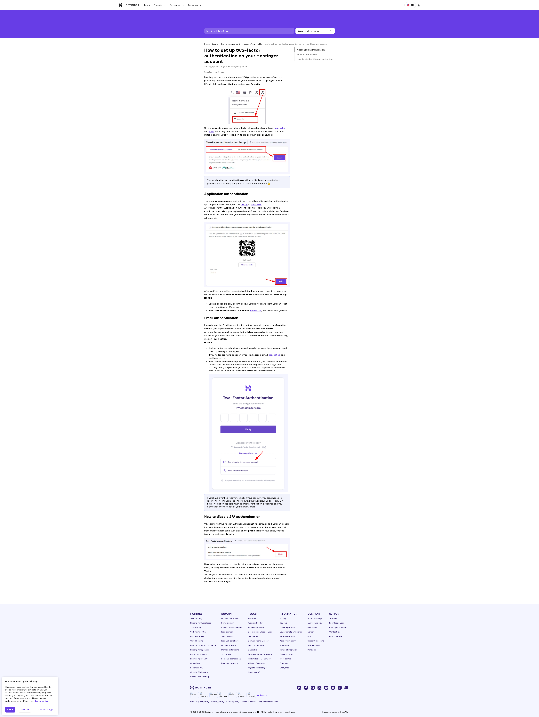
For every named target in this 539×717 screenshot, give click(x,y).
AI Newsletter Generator (259, 658)
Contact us (334, 632)
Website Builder (255, 623)
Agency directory (288, 641)
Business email (197, 636)
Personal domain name (232, 658)
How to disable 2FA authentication (315, 59)
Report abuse (335, 636)
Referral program (287, 636)
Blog (309, 636)
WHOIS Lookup (228, 636)
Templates (253, 636)
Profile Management (230, 44)
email (211, 131)
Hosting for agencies (199, 650)
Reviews (283, 623)
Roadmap (284, 645)
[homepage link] (129, 5)
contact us (255, 310)
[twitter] (319, 687)
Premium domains (229, 663)
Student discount (316, 641)
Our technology (315, 623)
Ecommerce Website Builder (261, 632)
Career (311, 632)
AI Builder (252, 618)
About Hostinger (315, 618)
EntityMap (284, 667)
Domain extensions (230, 650)
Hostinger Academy (338, 627)
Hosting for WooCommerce (203, 645)
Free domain (227, 632)
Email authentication (307, 54)
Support (215, 44)
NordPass (256, 204)
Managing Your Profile (252, 44)
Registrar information (268, 701)
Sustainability (314, 645)
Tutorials (333, 618)
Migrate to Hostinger (257, 667)
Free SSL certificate (230, 641)
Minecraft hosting (198, 654)
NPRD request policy (199, 701)
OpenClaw (195, 663)
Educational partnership (291, 632)
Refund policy (232, 701)
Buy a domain (227, 623)
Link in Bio (252, 650)
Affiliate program (287, 627)
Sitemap (284, 663)
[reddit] (333, 687)
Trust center (285, 658)
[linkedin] (299, 687)
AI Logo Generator (256, 663)
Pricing (147, 5)
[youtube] (326, 687)
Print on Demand (256, 645)
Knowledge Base (336, 623)
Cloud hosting (196, 641)
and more (262, 695)
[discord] (346, 687)
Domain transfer (228, 645)
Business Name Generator (260, 654)
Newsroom (313, 627)
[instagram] (312, 687)
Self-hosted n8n (198, 632)
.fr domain (226, 654)
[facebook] (306, 687)
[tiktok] (339, 687)
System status (286, 654)
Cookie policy (41, 701)
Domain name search (231, 618)
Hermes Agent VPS (199, 658)
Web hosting (196, 618)
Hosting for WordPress (200, 623)
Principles (312, 650)
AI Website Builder (256, 627)
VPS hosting (195, 627)
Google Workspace (199, 672)
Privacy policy (217, 701)
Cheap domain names (231, 627)
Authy (244, 204)
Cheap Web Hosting (199, 676)
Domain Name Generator (259, 641)
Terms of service (248, 701)
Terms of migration (288, 650)
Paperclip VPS (196, 667)
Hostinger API (254, 672)
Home (207, 44)
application (280, 127)
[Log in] (418, 5)
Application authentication (311, 49)
